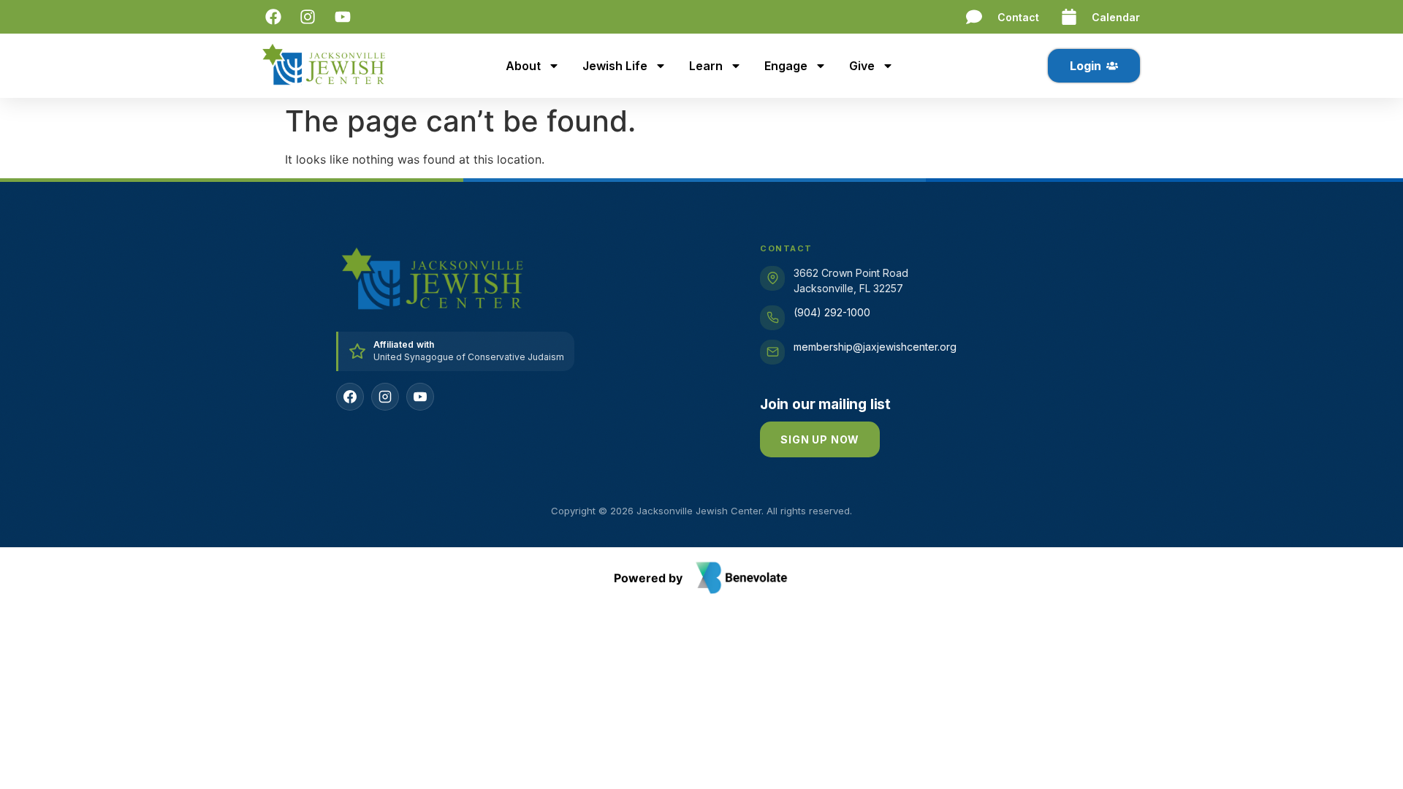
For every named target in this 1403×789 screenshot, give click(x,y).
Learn (706, 65)
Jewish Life (614, 65)
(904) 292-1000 (832, 312)
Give (862, 65)
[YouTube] (420, 397)
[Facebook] (350, 397)
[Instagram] (385, 397)
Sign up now (819, 439)
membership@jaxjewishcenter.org (875, 346)
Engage (785, 65)
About (523, 65)
